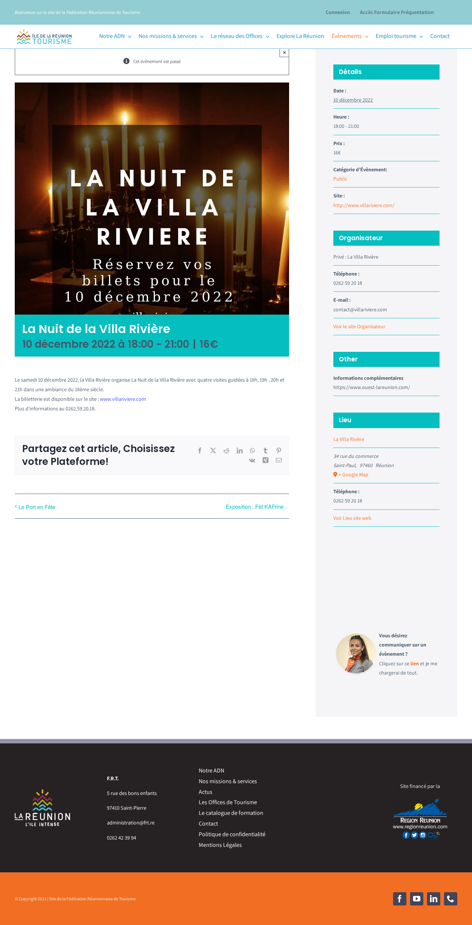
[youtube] (416, 898)
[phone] (450, 898)
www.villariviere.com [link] (123, 398)
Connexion (338, 11)
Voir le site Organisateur (359, 326)
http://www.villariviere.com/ (364, 205)
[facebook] (399, 898)
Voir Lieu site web (352, 518)
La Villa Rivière (348, 439)
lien (414, 663)
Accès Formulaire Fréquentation (397, 11)
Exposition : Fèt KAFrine (255, 506)
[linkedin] (433, 898)
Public (340, 178)
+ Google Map (353, 474)
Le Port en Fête (36, 507)
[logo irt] (44, 28)
